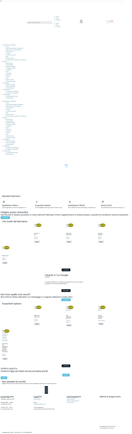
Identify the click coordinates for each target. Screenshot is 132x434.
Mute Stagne (9, 65)
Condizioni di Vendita (72, 397)
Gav (7, 71)
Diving (5, 61)
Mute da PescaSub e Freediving (14, 48)
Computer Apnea (11, 55)
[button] (66, 22)
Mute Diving (9, 63)
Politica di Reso (71, 399)
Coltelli (8, 53)
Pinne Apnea (9, 51)
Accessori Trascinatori (12, 93)
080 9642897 (37, 399)
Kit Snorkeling (9, 88)
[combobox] (39, 22)
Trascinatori (6, 89)
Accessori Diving (10, 81)
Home (57, 17)
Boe (7, 56)
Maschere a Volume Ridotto (13, 50)
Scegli (37, 242)
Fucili (7, 46)
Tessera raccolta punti (73, 401)
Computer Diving (10, 68)
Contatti (58, 20)
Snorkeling (6, 83)
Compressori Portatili (12, 96)
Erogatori (8, 70)
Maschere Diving (10, 66)
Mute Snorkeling (10, 84)
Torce (7, 76)
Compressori (6, 94)
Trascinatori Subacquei (12, 91)
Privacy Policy (70, 402)
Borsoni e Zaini (10, 58)
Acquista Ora (8, 190)
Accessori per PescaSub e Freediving (16, 60)
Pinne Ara (8, 73)
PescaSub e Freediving (9, 45)
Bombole (8, 75)
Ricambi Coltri (10, 98)
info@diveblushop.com (40, 404)
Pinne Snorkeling (10, 86)
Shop (57, 18)
